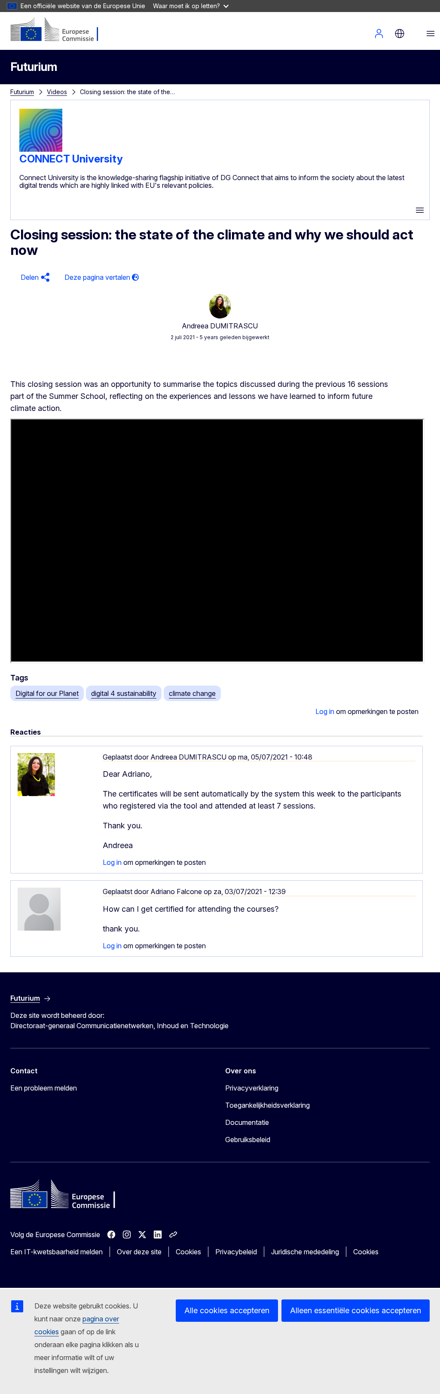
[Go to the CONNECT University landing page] (40, 149)
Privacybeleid (236, 1251)
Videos (57, 91)
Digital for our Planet (47, 693)
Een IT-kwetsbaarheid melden (56, 1251)
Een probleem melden (43, 1088)
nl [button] (399, 33)
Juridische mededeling (305, 1251)
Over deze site (139, 1251)
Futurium (33, 67)
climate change (192, 693)
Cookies (188, 1251)
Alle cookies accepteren (226, 1310)
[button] (34, 277)
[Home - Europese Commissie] (62, 30)
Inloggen (379, 33)
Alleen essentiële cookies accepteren (355, 1310)
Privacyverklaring (251, 1088)
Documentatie (247, 1122)
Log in (324, 711)
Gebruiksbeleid (247, 1139)
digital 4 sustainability (123, 693)
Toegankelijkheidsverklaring (267, 1105)
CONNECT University (71, 159)
